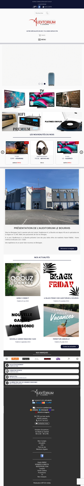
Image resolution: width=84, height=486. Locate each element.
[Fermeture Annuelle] (61, 320)
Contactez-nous (43, 423)
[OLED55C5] (42, 147)
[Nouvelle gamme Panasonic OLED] (22, 320)
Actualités (42, 443)
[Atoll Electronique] (36, 358)
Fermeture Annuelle (61, 339)
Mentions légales (42, 449)
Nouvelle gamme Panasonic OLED (23, 339)
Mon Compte (42, 441)
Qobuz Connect (22, 298)
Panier (43, 35)
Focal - (17, 158)
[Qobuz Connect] (22, 279)
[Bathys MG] (16, 147)
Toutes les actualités (69, 346)
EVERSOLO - (67, 159)
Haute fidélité (42, 462)
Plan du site (42, 447)
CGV (42, 445)
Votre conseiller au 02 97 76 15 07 (42, 1)
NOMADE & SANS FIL (42, 464)
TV (42, 475)
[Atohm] (25, 358)
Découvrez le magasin (67, 248)
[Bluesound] (69, 358)
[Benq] (58, 358)
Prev (2, 152)
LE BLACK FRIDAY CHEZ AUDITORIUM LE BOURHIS (61, 298)
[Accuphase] (15, 358)
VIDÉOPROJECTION (42, 466)
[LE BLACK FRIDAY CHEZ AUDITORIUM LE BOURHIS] (61, 279)
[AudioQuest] (47, 358)
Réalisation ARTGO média (42, 483)
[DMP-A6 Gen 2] (67, 148)
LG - (42, 158)
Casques (42, 468)
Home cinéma (42, 470)
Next (81, 152)
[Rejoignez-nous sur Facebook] (39, 6)
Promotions (42, 472)
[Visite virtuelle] (34, 6)
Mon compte (48, 6)
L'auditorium (42, 4)
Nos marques (42, 477)
